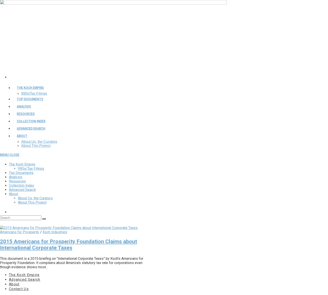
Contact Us (19, 289)
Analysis (15, 177)
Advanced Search (22, 190)
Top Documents (21, 173)
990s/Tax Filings (31, 168)
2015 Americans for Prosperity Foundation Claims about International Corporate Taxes (68, 244)
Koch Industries (55, 232)
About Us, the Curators (35, 198)
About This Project (32, 202)
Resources (17, 181)
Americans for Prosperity (19, 232)
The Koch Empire (22, 164)
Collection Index (21, 185)
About (13, 194)
